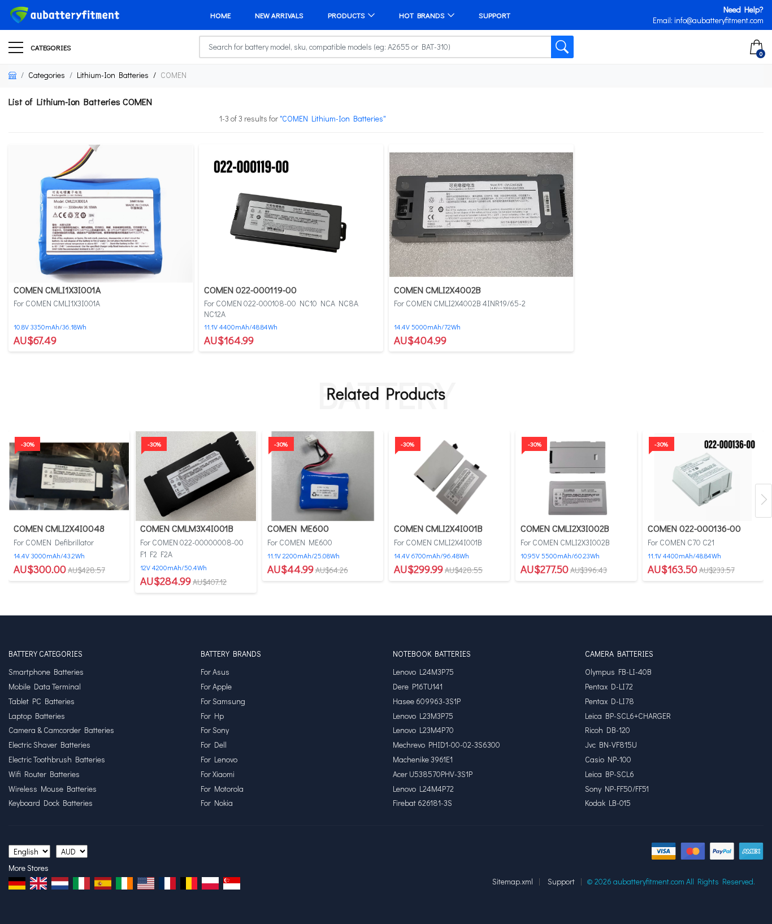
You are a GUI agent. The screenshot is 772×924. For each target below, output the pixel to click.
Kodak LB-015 (608, 803)
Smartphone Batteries (46, 672)
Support (494, 15)
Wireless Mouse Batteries (52, 789)
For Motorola (222, 789)
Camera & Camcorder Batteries (61, 730)
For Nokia (217, 803)
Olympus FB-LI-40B (618, 672)
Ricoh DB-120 (607, 730)
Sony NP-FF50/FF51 (617, 789)
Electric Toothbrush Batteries (56, 759)
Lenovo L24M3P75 (423, 672)
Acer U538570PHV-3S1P (432, 774)
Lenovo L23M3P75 (423, 716)
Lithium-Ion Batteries (113, 75)
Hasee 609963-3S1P (427, 701)
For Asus (215, 672)
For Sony (215, 730)
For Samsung (223, 701)
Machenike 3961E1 (423, 759)
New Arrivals (279, 15)
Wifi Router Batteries (44, 774)
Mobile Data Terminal (44, 687)
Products (346, 15)
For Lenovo (219, 759)
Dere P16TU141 (418, 687)
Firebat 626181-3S (422, 803)
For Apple (216, 687)
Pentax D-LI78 (609, 701)
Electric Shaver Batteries (49, 745)
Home (220, 15)
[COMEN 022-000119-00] (291, 212)
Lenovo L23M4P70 (423, 730)
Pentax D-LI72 (609, 687)
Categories (50, 47)
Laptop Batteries (36, 716)
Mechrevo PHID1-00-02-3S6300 (446, 745)
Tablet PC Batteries (41, 701)
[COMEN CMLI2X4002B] (481, 212)
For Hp (212, 716)
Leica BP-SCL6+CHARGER (628, 716)
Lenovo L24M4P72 (423, 789)
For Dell (214, 745)
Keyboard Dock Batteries (50, 803)
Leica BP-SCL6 (609, 774)
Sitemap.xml (512, 881)
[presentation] (763, 501)
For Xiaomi (218, 774)
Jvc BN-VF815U (611, 745)
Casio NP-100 (608, 759)
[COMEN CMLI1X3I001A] (101, 212)
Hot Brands (422, 15)
